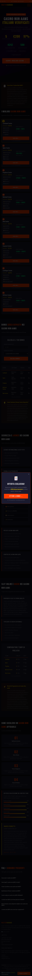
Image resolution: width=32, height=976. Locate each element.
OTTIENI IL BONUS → (16, 496)
